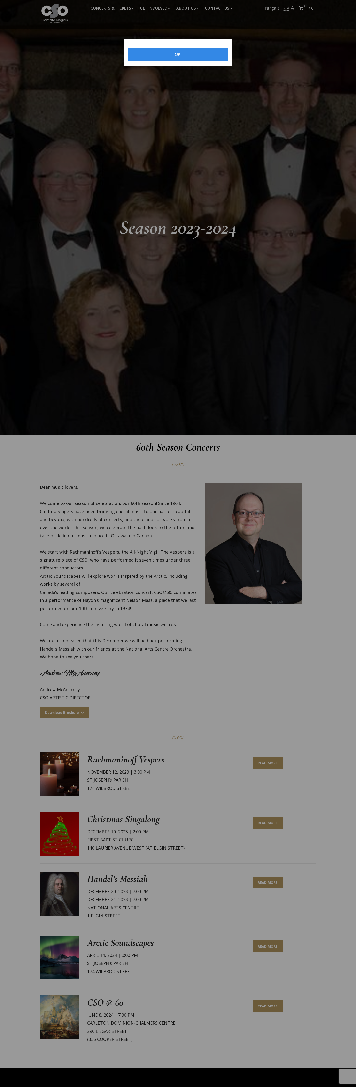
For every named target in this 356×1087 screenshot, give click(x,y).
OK (178, 54)
